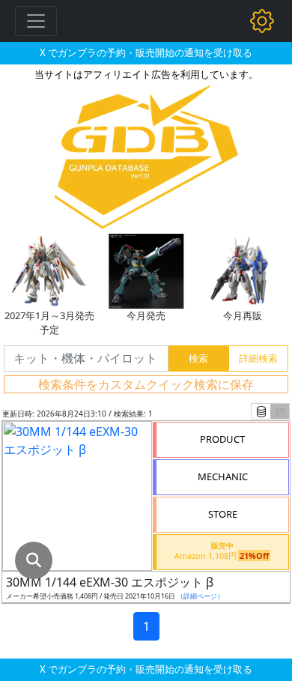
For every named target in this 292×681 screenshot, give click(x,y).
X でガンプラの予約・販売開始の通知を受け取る (146, 52)
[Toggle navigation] (36, 21)
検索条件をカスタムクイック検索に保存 (146, 384)
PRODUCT (222, 439)
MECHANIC (223, 476)
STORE (222, 514)
